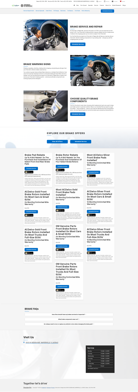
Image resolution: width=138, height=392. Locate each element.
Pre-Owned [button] (83, 5)
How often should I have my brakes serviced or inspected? (68, 314)
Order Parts (49, 10)
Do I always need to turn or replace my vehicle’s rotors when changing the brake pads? (68, 324)
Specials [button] (90, 5)
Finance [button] (102, 5)
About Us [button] (108, 5)
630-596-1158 (55, 1)
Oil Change (56, 10)
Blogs (124, 5)
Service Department (28, 10)
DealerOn (44, 387)
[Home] (74, 5)
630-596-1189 (92, 387)
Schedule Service (107, 11)
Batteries (63, 10)
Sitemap (49, 387)
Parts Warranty (86, 10)
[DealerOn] (27, 387)
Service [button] (96, 5)
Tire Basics (70, 10)
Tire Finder (77, 10)
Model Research (116, 5)
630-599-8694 (68, 1)
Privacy (53, 387)
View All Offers (57, 141)
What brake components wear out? (68, 319)
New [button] (77, 5)
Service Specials (40, 10)
